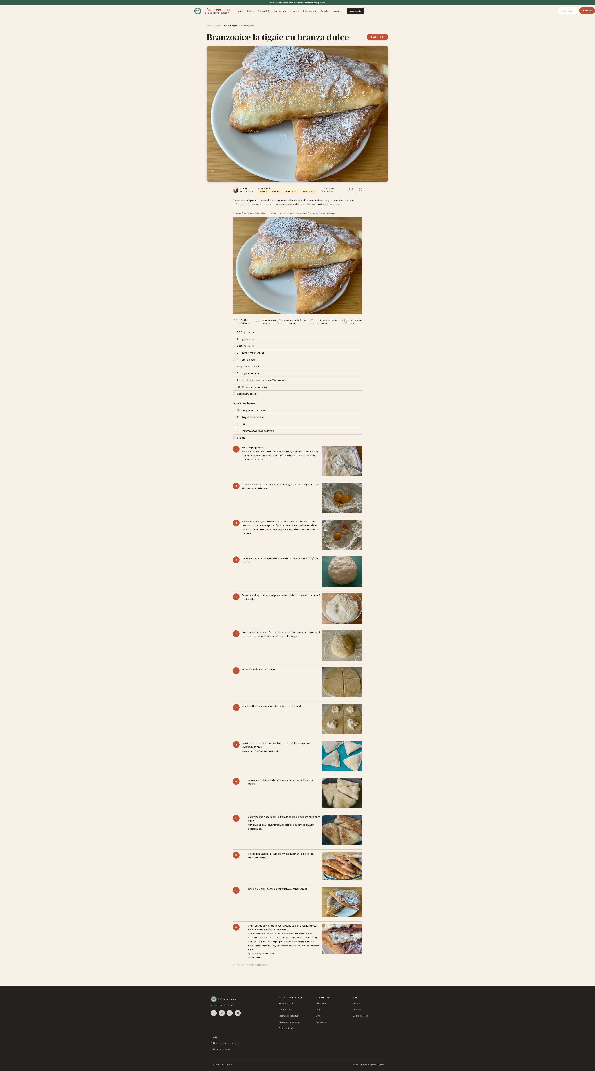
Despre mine (309, 10)
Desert (217, 25)
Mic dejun (321, 1003)
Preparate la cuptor (289, 1022)
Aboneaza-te (355, 11)
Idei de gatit (280, 10)
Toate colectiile (287, 1028)
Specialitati (264, 10)
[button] (360, 189)
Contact (337, 10)
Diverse (295, 10)
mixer (269, 529)
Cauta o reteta (360, 1015)
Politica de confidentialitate (225, 1043)
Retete (250, 10)
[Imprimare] (352, 190)
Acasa (209, 25)
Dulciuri (276, 192)
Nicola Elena (246, 191)
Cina (318, 1015)
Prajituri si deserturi (289, 1015)
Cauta (587, 10)
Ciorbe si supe (286, 1009)
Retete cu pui (286, 1003)
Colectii (324, 10)
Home (240, 10)
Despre (356, 1003)
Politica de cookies (220, 1049)
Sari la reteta (377, 37)
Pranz (319, 1009)
